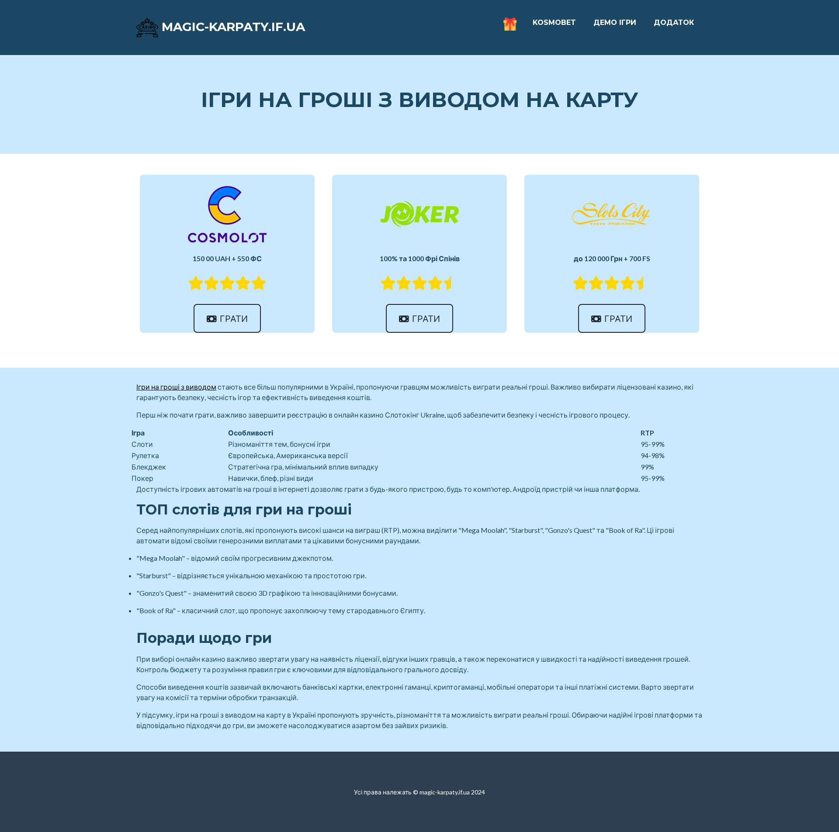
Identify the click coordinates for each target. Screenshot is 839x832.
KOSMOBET (554, 22)
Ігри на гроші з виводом (176, 387)
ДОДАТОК (674, 22)
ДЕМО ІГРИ (614, 22)
